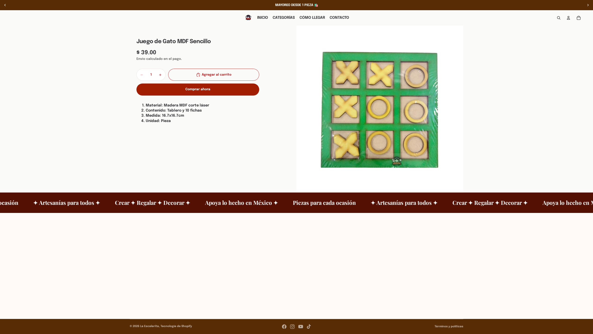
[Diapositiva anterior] (5, 5)
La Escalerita (149, 326)
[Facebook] (284, 326)
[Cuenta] (568, 18)
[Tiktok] (309, 326)
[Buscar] (559, 18)
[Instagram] (292, 326)
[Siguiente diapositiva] (588, 5)
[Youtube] (300, 326)
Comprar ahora (197, 89)
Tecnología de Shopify (176, 326)
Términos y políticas (449, 326)
